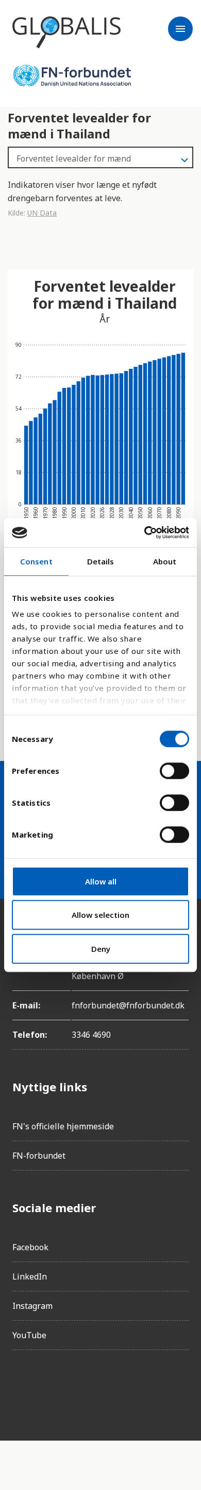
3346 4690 (91, 1034)
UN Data (42, 213)
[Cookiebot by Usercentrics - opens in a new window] (144, 532)
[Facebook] (20, 1387)
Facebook (30, 1247)
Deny (100, 949)
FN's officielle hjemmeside (63, 1126)
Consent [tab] (36, 561)
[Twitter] (78, 1387)
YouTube (29, 1335)
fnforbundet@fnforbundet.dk (128, 1005)
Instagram (32, 1305)
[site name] (66, 32)
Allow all (100, 881)
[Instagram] (49, 1387)
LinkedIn (29, 1276)
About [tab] (165, 561)
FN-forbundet (38, 1155)
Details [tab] (100, 561)
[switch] (174, 770)
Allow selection (100, 915)
